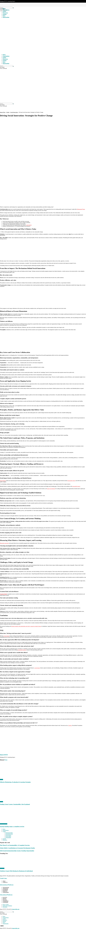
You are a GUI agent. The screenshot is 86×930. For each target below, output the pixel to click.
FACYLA (5, 899)
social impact (37, 667)
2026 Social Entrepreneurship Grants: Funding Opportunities (17, 850)
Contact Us (5, 882)
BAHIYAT (5, 891)
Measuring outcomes (4, 543)
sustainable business (22, 649)
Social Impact (8, 835)
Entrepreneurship (3, 823)
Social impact (3, 480)
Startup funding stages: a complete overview (12, 826)
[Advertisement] (43, 196)
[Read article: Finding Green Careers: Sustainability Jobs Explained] (43, 792)
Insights (4, 14)
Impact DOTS (4, 754)
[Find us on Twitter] (0, 926)
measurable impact (71, 480)
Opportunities (6, 17)
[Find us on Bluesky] (2, 926)
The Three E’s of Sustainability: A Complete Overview (15, 845)
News (4, 15)
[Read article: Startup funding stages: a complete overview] (43, 814)
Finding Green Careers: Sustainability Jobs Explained (15, 804)
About (4, 881)
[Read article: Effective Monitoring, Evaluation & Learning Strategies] (43, 770)
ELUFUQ (5, 897)
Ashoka (70, 725)
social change (6, 636)
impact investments (51, 488)
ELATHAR (5, 889)
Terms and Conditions (7, 905)
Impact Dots (2, 112)
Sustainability (8, 837)
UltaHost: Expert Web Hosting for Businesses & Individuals (16, 871)
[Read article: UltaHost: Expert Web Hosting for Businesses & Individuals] (43, 861)
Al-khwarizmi (6, 892)
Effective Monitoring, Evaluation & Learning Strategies (15, 782)
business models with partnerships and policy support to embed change (26, 626)
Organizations (6, 10)
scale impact (29, 225)
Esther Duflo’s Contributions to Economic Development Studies (17, 848)
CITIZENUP (5, 901)
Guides (4, 11)
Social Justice (8, 836)
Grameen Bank (3, 594)
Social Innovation (14, 112)
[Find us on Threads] (3, 926)
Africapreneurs (6, 887)
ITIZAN (4, 898)
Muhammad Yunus (81, 209)
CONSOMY (5, 902)
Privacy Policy (6, 904)
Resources (5, 13)
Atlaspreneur (5, 888)
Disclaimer (5, 906)
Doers (4, 8)
